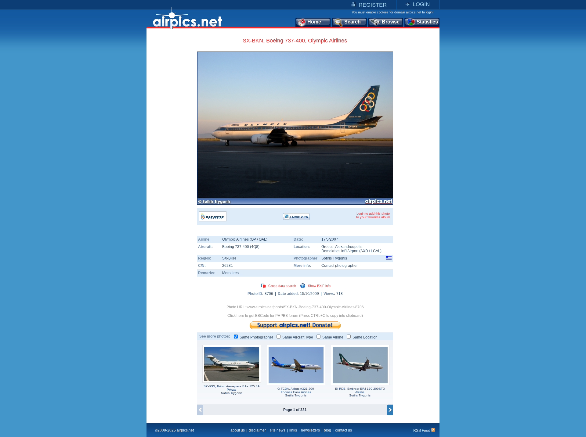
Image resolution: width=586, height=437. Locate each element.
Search (352, 21)
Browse (391, 21)
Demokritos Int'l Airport (339, 251)
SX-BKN (229, 258)
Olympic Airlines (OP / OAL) (244, 239)
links (293, 430)
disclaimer (257, 430)
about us (237, 430)
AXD (364, 251)
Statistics (427, 21)
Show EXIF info (319, 286)
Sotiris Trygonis (334, 258)
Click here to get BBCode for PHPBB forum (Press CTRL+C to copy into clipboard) (295, 315)
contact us (343, 430)
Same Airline (332, 337)
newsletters (310, 430)
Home (314, 21)
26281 (227, 265)
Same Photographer (256, 337)
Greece (327, 247)
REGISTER (373, 5)
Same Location (365, 337)
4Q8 (254, 247)
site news (277, 430)
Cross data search (282, 286)
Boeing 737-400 (236, 247)
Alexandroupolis (348, 247)
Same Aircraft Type (297, 337)
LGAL (375, 251)
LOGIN (421, 4)
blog (327, 430)
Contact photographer (339, 265)
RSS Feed (422, 430)
